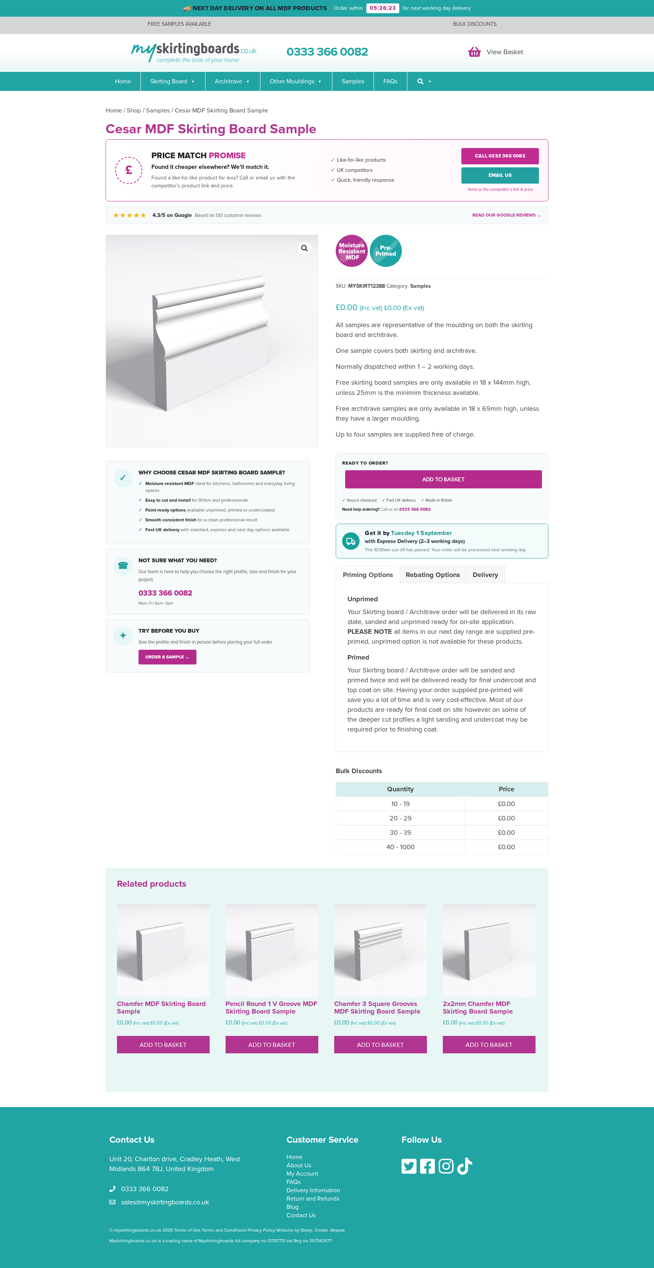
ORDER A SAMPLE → (167, 657)
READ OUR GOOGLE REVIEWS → (506, 215)
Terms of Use (187, 1230)
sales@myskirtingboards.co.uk (165, 1202)
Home (123, 81)
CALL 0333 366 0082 (500, 156)
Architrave (228, 81)
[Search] (424, 81)
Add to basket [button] (163, 1044)
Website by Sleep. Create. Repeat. (311, 1230)
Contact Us (301, 1215)
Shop (134, 110)
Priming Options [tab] (368, 575)
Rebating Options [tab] (433, 575)
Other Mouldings (292, 81)
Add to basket (443, 479)
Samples (353, 81)
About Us (299, 1165)
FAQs (390, 81)
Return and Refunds (313, 1199)
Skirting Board (168, 81)
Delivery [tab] (485, 575)
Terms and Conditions (224, 1230)
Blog (293, 1207)
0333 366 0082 (415, 509)
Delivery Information (313, 1190)
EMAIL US (500, 175)
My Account (302, 1174)
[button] (304, 248)
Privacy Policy (261, 1230)
